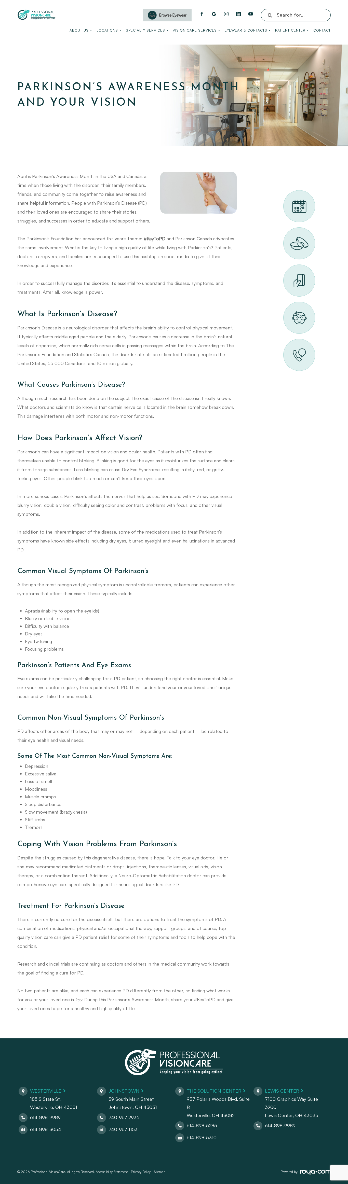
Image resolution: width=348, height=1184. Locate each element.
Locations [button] (107, 30)
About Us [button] (79, 30)
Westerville (45, 1091)
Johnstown (124, 1091)
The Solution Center (214, 1091)
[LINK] (290, 193)
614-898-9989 (45, 1117)
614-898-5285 (202, 1125)
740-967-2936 (124, 1117)
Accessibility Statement (112, 1172)
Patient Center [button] (290, 30)
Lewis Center (282, 1091)
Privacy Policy (141, 1172)
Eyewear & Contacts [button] (246, 30)
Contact (322, 30)
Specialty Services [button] (145, 30)
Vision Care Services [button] (195, 30)
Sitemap (159, 1172)
